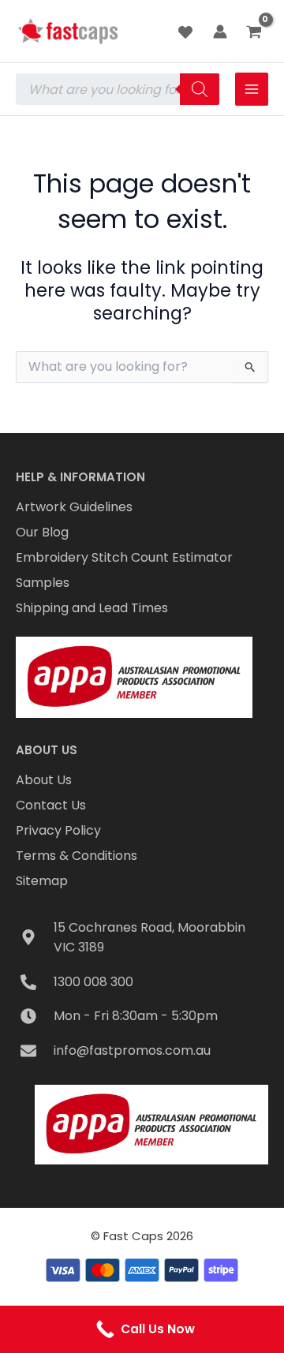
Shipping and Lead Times (92, 608)
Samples (42, 583)
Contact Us (51, 805)
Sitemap (42, 881)
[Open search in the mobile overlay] (117, 89)
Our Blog (42, 532)
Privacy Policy (58, 830)
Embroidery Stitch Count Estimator (124, 557)
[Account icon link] (220, 31)
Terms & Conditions (76, 856)
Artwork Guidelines (74, 507)
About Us (44, 780)
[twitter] (187, 32)
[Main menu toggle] (251, 89)
